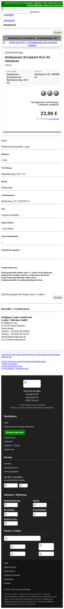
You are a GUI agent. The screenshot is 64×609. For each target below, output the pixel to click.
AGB (6, 423)
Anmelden (9, 14)
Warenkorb (9, 20)
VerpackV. (8, 441)
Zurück (58, 32)
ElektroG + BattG (12, 445)
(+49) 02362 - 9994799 (32, 3)
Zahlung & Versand (12, 575)
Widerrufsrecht (10, 426)
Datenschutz (48, 5)
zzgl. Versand (54, 119)
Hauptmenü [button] (9, 25)
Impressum (58, 5)
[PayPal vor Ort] (17, 523)
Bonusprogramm (11, 471)
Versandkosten (10, 467)
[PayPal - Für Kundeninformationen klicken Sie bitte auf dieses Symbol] (46, 505)
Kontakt (7, 463)
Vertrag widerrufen (34, 5)
